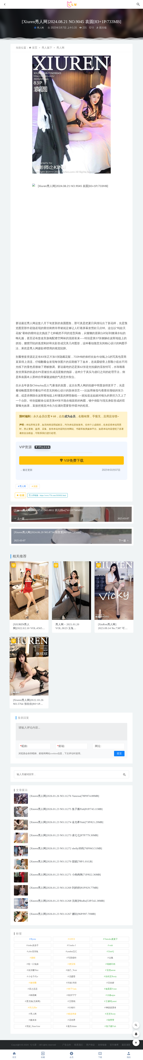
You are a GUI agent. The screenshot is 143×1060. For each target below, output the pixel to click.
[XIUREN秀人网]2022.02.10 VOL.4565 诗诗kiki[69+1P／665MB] (28, 628)
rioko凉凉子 (33, 945)
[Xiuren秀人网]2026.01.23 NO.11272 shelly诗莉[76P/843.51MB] (66, 848)
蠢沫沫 (33, 1020)
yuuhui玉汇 (72, 951)
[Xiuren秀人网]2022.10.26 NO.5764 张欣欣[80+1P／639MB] (28, 704)
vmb (111, 945)
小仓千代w (33, 976)
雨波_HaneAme (33, 1026)
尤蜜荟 (72, 976)
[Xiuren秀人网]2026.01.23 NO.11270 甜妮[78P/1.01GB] (61, 861)
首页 (34, 47)
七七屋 (33, 1045)
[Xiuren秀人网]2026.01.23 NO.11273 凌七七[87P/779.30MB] (64, 835)
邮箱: (61, 746)
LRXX (72, 939)
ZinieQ (111, 951)
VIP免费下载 (73, 460)
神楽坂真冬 (111, 1007)
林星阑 (33, 995)
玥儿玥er (33, 1007)
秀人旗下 (47, 47)
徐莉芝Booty (111, 976)
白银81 (72, 1007)
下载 (100, 1057)
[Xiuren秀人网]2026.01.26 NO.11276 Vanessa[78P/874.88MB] (64, 796)
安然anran (111, 970)
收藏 (21, 495)
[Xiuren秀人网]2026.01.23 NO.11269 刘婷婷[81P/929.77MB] (64, 887)
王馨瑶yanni (111, 1001)
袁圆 (35, 486)
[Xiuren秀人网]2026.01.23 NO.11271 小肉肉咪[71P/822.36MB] (65, 874)
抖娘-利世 (72, 983)
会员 (71, 1057)
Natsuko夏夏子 (111, 939)
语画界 (72, 1020)
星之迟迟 (33, 989)
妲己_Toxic (72, 970)
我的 (129, 1057)
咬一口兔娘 (33, 964)
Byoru (33, 939)
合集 (111, 958)
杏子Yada (72, 989)
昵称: (24, 746)
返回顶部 (126, 1045)
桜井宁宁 (72, 995)
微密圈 (33, 983)
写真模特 (72, 958)
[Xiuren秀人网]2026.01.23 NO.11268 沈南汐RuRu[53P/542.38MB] (67, 900)
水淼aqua (111, 995)
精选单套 (72, 1014)
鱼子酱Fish (111, 1026)
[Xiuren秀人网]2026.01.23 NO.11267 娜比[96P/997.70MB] (63, 914)
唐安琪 (72, 964)
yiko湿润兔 (33, 951)
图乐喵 (103, 28)
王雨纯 (72, 1001)
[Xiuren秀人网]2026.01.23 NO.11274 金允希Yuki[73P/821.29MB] (66, 822)
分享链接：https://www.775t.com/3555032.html (48, 495)
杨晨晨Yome (111, 989)
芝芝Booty (111, 1014)
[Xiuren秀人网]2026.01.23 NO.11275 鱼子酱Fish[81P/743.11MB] (66, 809)
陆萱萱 (111, 1020)
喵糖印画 (111, 964)
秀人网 (40, 27)
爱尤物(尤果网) (33, 1001)
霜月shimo (72, 1026)
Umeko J (72, 945)
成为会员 (70, 416)
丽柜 (33, 958)
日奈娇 (111, 983)
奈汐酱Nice (33, 970)
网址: (98, 746)
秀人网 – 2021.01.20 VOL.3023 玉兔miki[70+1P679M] (67, 628)
